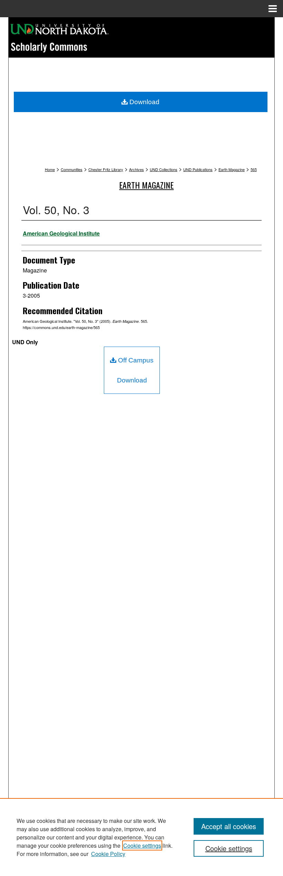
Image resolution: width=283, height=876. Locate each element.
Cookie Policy (108, 854)
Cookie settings (142, 845)
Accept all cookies (228, 826)
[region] (141, 837)
